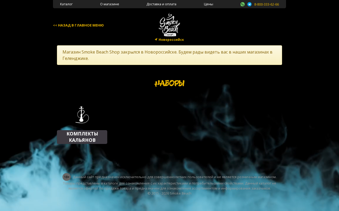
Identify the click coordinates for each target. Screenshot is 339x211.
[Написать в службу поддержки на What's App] (242, 3)
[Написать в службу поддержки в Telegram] (249, 3)
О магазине (109, 4)
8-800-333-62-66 (266, 4)
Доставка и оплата (161, 4)
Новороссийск (171, 39)
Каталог (66, 4)
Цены (208, 4)
